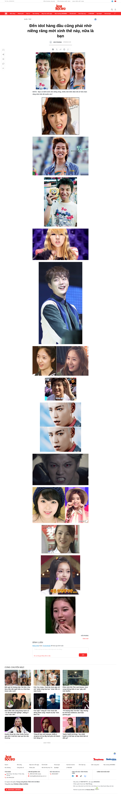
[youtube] (115, 1)
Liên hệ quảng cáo (34, 771)
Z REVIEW (91, 13)
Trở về (3, 68)
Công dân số (20, 767)
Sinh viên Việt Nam (78, 1)
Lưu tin (3, 59)
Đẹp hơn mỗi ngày (47, 13)
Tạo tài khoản (47, 645)
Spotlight (99, 13)
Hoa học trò (10, 758)
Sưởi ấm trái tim (70, 764)
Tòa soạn (8, 771)
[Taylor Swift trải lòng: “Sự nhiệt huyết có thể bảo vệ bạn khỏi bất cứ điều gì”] (76, 725)
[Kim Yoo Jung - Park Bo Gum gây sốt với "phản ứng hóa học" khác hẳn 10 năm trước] (47, 678)
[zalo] (86, 776)
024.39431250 (10, 777)
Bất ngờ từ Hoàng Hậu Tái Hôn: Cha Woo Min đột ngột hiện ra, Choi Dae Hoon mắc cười (17, 689)
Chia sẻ (3, 54)
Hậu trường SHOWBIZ (61, 13)
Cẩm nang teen (95, 764)
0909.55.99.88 (33, 774)
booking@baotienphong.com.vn (38, 776)
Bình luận (3, 63)
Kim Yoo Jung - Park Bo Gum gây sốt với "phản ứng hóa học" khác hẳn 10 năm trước (47, 689)
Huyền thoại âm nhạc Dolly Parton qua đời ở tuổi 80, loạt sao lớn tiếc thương (17, 736)
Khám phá (21, 13)
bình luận (68, 49)
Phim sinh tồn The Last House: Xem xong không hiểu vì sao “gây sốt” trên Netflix (75, 689)
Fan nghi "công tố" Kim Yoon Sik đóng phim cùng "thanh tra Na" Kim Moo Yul (46, 712)
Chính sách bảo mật (103, 771)
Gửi (83, 655)
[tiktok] (82, 776)
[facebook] (112, 1)
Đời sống (12, 13)
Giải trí (28, 13)
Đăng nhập (36, 645)
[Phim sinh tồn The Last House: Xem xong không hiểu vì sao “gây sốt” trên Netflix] (76, 678)
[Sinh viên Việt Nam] (111, 759)
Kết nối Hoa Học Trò (47, 767)
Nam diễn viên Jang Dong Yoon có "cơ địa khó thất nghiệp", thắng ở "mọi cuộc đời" (17, 712)
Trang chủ (6, 13)
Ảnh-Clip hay (82, 13)
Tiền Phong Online (49, 1)
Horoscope (108, 13)
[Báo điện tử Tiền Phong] (98, 759)
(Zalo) (39, 774)
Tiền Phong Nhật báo (63, 1)
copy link (60, 49)
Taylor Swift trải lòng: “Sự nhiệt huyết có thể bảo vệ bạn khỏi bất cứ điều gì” (75, 736)
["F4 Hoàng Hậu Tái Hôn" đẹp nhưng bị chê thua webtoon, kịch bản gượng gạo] (76, 701)
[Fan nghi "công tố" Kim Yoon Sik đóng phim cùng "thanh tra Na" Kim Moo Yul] (47, 701)
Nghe (3, 50)
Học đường (36, 13)
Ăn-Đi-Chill (73, 13)
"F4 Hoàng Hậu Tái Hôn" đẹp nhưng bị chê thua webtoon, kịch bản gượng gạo (75, 712)
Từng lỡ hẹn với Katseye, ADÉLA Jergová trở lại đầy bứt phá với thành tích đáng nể (47, 736)
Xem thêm (115, 13)
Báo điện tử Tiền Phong (60, 7)
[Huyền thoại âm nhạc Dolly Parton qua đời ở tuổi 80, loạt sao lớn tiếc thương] (18, 725)
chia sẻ (53, 49)
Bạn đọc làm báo (14, 789)
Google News (95, 19)
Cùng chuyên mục (14, 667)
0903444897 (55, 774)
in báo (64, 49)
